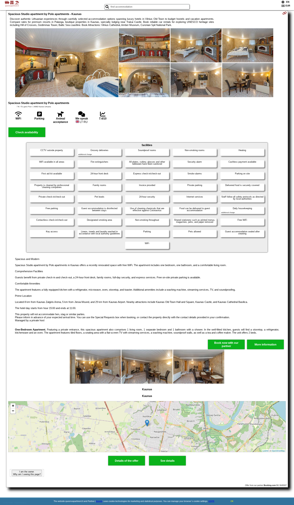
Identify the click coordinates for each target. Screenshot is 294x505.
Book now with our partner (226, 344)
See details (167, 460)
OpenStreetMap (278, 450)
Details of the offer (126, 460)
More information (265, 344)
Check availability (26, 132)
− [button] (13, 411)
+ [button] (13, 406)
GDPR (211, 501)
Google (99, 501)
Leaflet (265, 450)
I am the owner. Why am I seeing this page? (27, 473)
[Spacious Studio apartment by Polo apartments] (66, 63)
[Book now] (284, 13)
